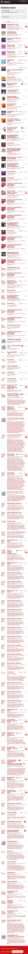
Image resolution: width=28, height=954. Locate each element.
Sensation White (12, 812)
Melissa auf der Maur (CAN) (15, 492)
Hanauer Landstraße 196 (14, 859)
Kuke (8, 922)
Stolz (8, 906)
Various (8, 427)
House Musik (16, 545)
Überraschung (18, 854)
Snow (11, 427)
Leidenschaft (16, 422)
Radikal (16, 866)
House (19, 424)
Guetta (13, 727)
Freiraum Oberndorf (11, 93)
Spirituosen (14, 517)
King (22, 854)
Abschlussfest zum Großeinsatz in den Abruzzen (15, 936)
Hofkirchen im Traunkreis (20, 413)
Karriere (8, 429)
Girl (14, 440)
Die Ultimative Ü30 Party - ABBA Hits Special (12, 282)
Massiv (8, 928)
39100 (18, 942)
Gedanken (23, 401)
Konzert (22, 465)
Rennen (8, 857)
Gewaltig (8, 845)
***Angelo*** (13, 528)
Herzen (17, 525)
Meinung (8, 431)
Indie (8, 101)
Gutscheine (9, 287)
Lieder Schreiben (19, 526)
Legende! (23, 769)
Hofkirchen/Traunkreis (13, 414)
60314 (8, 859)
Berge (23, 445)
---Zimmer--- (12, 465)
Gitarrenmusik (20, 929)
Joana (8, 444)
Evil (12, 676)
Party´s (14, 445)
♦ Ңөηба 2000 (16, 448)
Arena (11, 677)
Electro (8, 927)
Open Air (11, 29)
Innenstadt (9, 894)
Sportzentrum (13, 674)
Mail (10, 773)
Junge (12, 426)
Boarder (23, 447)
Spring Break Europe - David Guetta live (11, 734)
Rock (10, 28)
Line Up (15, 29)
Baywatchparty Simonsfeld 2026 (12, 32)
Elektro (8, 425)
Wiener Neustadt (14, 449)
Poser (8, 926)
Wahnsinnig (9, 924)
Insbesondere (21, 427)
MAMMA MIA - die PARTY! (12, 112)
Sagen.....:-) (17, 527)
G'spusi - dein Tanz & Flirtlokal (13, 327)
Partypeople (9, 725)
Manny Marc (23, 677)
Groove (22, 868)
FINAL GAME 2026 (12, 366)
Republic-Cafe (10, 883)
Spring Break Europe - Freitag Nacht (11, 792)
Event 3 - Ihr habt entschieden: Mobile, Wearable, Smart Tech (12, 386)
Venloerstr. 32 (18, 774)
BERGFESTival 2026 (13, 24)
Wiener (8, 440)
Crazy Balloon (11, 171)
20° (10, 403)
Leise (10, 422)
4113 (12, 537)
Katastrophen (22, 941)
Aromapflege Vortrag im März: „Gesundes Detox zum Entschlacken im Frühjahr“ (14, 150)
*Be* (8, 770)
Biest (12, 535)
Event (20, 465)
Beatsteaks (14, 28)
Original (21, 725)
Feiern (8, 678)
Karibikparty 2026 (10, 60)
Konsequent (9, 421)
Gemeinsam (20, 528)
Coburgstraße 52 (10, 451)
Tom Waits (21, 425)
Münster (21, 451)
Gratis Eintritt (12, 116)
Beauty (8, 465)
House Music (11, 545)
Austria (16, 677)
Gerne (14, 929)
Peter (18, 445)
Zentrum (14, 451)
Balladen (19, 927)
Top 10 (23, 771)
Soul (8, 56)
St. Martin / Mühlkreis (21, 537)
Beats (17, 770)
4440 (12, 942)
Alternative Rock (22, 497)
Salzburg (16, 424)
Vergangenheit (16, 403)
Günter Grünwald (12, 881)
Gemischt (17, 846)
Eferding (20, 536)
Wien (13, 442)
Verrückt (8, 495)
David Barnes (12, 413)
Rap (22, 28)
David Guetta (21, 726)
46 (15, 774)
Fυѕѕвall (18, 430)
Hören (24, 928)
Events (8, 22)
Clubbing (11, 559)
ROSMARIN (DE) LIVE (13, 267)
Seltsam (13, 865)
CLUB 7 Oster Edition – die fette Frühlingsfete (12, 192)
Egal (20, 421)
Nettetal (13, 774)
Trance (12, 770)
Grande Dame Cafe (11, 874)
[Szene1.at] (7, 2)
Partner (19, 429)
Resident (16, 431)
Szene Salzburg (10, 107)
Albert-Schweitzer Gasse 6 (15, 509)
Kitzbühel (8, 897)
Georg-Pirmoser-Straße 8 (15, 404)
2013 (24, 451)
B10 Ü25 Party (11, 290)
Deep (19, 426)
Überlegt (8, 399)
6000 (8, 730)
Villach (18, 449)
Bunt (15, 906)
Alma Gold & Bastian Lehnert (15, 418)
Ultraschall (22, 426)
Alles (3, 22)
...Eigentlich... (12, 496)
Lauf (21, 907)
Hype (12, 448)
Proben (11, 401)
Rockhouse (9, 100)
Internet (19, 924)
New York (12, 857)
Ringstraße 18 (13, 878)
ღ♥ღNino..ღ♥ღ (21, 527)
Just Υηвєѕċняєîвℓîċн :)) (15, 845)
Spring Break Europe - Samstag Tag (11, 778)
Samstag (18, 441)
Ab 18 (10, 286)
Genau (16, 768)
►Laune (13, 679)
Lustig (8, 439)
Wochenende (9, 728)
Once (12, 931)
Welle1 (8, 677)
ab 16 (21, 286)
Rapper (16, 925)
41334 (10, 774)
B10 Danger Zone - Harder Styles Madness (14, 158)
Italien (22, 441)
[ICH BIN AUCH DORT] (26, 25)
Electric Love (19, 56)
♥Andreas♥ (22, 678)
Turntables (17, 427)
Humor (11, 926)
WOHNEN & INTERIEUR (14, 339)
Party (11, 439)
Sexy (8, 854)
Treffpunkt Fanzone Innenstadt (12, 892)
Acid (12, 868)
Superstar (19, 727)
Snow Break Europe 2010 (14, 435)
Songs (22, 498)
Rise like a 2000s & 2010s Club (12, 84)
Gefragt (10, 942)
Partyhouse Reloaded (11, 505)
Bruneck (18, 451)
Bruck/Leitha (14, 450)
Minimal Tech (16, 425)
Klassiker (23, 876)
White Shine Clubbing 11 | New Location (11, 408)
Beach (16, 56)
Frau (12, 422)
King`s (22, 766)
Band (8, 499)
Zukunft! (23, 402)
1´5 (11, 769)
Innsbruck (14, 846)
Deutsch (14, 676)
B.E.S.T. (14, 400)
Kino (20, 926)
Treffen (19, 535)
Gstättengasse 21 (16, 432)
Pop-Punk (15, 497)
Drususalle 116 (21, 942)
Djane (17, 499)
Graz (19, 442)
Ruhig (8, 923)
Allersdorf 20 (15, 537)
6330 (21, 403)
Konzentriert (20, 431)
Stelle (13, 941)
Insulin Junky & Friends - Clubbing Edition (12, 551)
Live (16, 443)
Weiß (8, 422)
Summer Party (19, 414)
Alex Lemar (15, 415)
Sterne (11, 445)
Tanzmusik (15, 426)
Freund (10, 499)
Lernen (24, 422)
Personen (12, 887)
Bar (9, 878)
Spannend (22, 925)
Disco (12, 257)
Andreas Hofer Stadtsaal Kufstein (17, 397)
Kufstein (23, 403)
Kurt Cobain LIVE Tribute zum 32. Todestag (12, 129)
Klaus (16, 429)
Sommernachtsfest (10, 74)
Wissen (11, 400)
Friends (11, 557)
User (6, 22)
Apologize (9, 443)
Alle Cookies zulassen (17, 951)
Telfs (15, 680)
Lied (17, 498)
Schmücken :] (10, 402)
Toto (15, 771)
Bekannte (15, 430)
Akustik (8, 929)
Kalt (15, 865)
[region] (14, 950)
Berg (21, 445)
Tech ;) (14, 427)
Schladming (9, 450)
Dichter (12, 867)
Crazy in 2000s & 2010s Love (13, 346)
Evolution (10, 851)
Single (19, 768)
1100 (8, 878)
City (7, 856)
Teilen (13, 403)
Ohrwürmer (9, 907)
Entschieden (18, 400)
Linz (21, 442)
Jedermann (9, 145)
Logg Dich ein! (24, 2)
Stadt (11, 526)
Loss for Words (11, 862)
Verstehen (19, 857)
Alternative (9, 497)
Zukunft (8, 888)
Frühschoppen (20, 444)
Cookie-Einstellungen (6, 951)
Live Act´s (14, 728)
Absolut (22, 866)
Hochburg (12, 680)
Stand (24, 498)
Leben (10, 856)
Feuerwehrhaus (10, 73)
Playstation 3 (15, 678)
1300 (8, 943)
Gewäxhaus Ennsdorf (11, 556)
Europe (16, 444)
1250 (18, 680)
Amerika (17, 728)
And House (18, 517)
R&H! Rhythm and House (14, 503)
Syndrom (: (21, 773)
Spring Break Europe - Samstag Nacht (12, 748)
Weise (13, 507)
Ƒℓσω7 (13, 444)
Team (8, 774)
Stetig (17, 423)
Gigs (11, 429)
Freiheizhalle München (11, 523)
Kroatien (8, 447)
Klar (8, 423)
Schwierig (9, 535)
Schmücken (23, 886)
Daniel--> (22, 855)
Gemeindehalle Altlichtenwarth (13, 368)
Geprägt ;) (12, 431)
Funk (10, 257)
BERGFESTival (11, 27)
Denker (20, 865)
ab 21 (8, 116)
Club (20, 28)
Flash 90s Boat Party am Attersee (14, 39)
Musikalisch (14, 421)
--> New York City (14, 856)
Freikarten (13, 286)
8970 (21, 449)
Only (11, 447)
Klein (18, 865)
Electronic (23, 424)
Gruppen (17, 22)
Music (12, 399)
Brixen (18, 450)
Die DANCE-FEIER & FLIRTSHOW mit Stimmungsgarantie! (13, 136)
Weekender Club (10, 843)
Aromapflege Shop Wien (12, 154)
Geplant (8, 925)
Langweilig (17, 923)
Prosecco (20, 447)
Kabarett (14, 401)
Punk (8, 28)
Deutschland (23, 400)
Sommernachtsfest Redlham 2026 (15, 70)
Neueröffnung (11, 872)
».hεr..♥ (21, 729)
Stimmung (9, 426)
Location (13, 22)
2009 (21, 448)
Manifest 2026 (11, 77)
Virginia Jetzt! (11, 521)
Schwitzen (19, 856)
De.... (17, 528)
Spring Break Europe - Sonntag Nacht (12, 721)
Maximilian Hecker (12, 841)
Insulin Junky (19, 558)
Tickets (18, 29)
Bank (13, 677)
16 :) (19, 448)
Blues (8, 836)
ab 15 (22, 415)
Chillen (22, 439)
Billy (19, 498)
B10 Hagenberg (10, 160)
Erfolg (8, 773)
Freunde (16, 495)
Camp (19, 941)
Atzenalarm (10, 672)
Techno (18, 676)
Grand (23, 836)
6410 (16, 679)
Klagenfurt (16, 442)
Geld (17, 401)
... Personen (19, 402)
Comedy (10, 101)
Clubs (23, 526)
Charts (23, 442)
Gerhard (15, 402)
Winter (14, 429)
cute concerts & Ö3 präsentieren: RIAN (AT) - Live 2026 (14, 120)
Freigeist (8, 867)
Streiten (14, 526)
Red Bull (14, 876)
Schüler (24, 742)
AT (7, 402)
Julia (13, 926)
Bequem (13, 439)
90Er (11, 425)
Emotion (21, 845)
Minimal (13, 423)
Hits (16, 28)
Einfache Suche (6, 16)
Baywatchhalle (10, 35)
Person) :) (21, 440)
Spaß (22, 557)
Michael (19, 401)
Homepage (14, 499)
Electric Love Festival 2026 (11, 45)
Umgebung (9, 448)
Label (12, 773)
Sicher (24, 444)
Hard (21, 771)
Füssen (21, 888)
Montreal (14, 498)
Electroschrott (9, 415)
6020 (13, 848)
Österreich (20, 422)
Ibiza (20, 855)
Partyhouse (9, 517)
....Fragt (18, 925)
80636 (24, 528)
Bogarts (13, 374)
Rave (13, 425)
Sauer (22, 399)
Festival (8, 29)
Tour (15, 101)
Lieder (8, 525)
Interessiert (9, 865)
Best (15, 887)
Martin (19, 678)
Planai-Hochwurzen (14, 437)
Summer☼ (9, 679)
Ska (18, 28)
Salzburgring (9, 48)
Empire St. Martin (10, 534)
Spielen (22, 525)
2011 (8, 414)
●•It (20, 496)
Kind (8, 430)
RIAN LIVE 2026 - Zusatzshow (12, 104)
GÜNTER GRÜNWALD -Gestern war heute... (13, 394)
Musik (17, 421)
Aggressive (23, 430)
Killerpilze (16, 927)
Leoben (20, 931)
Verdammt (13, 924)
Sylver (11, 771)
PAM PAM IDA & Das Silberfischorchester (13, 253)
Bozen (20, 450)
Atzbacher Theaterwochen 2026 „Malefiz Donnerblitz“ (14, 184)
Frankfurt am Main (21, 858)
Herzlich (8, 876)
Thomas (8, 526)
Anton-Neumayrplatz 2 (16, 888)
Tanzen (8, 400)
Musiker (15, 725)
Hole (12, 498)
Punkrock (23, 926)
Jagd (16, 445)
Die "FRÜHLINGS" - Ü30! (12, 353)
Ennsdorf (23, 559)
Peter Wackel (22, 443)
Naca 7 (15, 931)
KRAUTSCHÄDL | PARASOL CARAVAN (13, 97)
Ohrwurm (19, 677)
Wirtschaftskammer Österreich (13, 391)
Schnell (22, 421)
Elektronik (17, 868)
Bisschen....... (14, 441)
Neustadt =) (16, 447)
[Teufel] (16, 399)
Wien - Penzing (11, 827)
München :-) (23, 429)
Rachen (8, 403)
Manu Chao (12, 927)
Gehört (13, 424)
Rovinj (24, 729)
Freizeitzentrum (10, 63)
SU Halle (23, 410)
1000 (10, 676)
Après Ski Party (11, 378)
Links (14, 399)
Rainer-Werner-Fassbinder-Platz (12, 529)
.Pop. (13, 101)
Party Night (10, 143)
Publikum (8, 432)
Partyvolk (18, 559)
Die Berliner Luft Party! (13, 325)
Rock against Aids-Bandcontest (16, 532)
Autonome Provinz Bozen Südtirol (13, 938)
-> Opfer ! (16, 941)
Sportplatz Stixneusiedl (11, 79)
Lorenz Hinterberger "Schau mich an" (13, 90)
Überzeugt (9, 449)
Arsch (19, 399)
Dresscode (15, 197)
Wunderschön (11, 906)
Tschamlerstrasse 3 (18, 848)
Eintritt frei (11, 197)
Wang (8, 818)
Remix (8, 727)
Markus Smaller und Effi (14, 920)
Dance (9, 769)
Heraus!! (10, 423)
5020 (12, 432)
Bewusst (17, 440)
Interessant (21, 923)
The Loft (9, 87)
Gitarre (23, 927)
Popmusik (11, 525)
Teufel (22, 885)
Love (10, 56)
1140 (21, 517)
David (8, 559)
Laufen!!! (22, 535)
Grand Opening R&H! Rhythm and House (13, 831)
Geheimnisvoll (9, 866)
